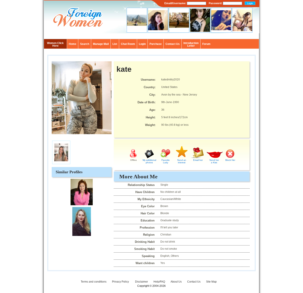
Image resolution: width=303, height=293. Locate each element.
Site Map (211, 281)
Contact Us (194, 281)
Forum (206, 44)
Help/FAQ (159, 281)
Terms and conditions (93, 281)
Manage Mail (101, 44)
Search (84, 44)
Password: (216, 3)
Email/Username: (175, 3)
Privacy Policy (121, 281)
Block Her (230, 160)
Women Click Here (55, 44)
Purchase (156, 44)
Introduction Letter (191, 44)
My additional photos (149, 161)
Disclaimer (141, 281)
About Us (176, 281)
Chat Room (128, 44)
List (114, 44)
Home (72, 44)
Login (142, 44)
